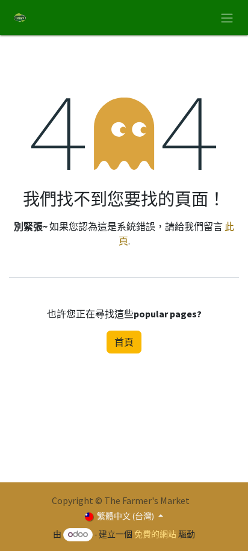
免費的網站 (155, 534)
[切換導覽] (227, 17)
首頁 (124, 342)
